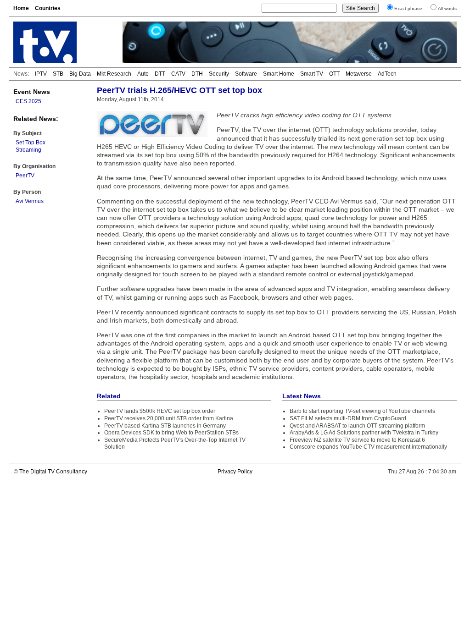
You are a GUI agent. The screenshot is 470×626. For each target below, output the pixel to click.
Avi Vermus (30, 201)
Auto (143, 74)
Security (219, 74)
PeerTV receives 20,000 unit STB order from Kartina (168, 418)
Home (21, 8)
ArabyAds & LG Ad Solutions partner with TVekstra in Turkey (364, 432)
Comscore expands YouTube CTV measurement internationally (368, 447)
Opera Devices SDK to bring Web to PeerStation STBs (171, 432)
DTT (160, 74)
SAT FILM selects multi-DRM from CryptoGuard (348, 418)
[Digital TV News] (62, 42)
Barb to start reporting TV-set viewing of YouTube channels (362, 411)
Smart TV (311, 74)
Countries (48, 8)
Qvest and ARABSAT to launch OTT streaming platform (357, 426)
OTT (334, 74)
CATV (178, 74)
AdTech (387, 74)
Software (246, 74)
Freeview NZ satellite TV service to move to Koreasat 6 (357, 440)
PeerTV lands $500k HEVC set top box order (159, 411)
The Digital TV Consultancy (53, 471)
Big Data (80, 74)
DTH (197, 74)
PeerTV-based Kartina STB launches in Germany (165, 426)
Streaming (28, 150)
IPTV (41, 74)
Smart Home (278, 74)
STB (58, 74)
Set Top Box (30, 142)
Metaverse (359, 74)
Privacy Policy (235, 471)
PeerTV (25, 175)
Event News (31, 91)
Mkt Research (114, 74)
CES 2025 (28, 101)
